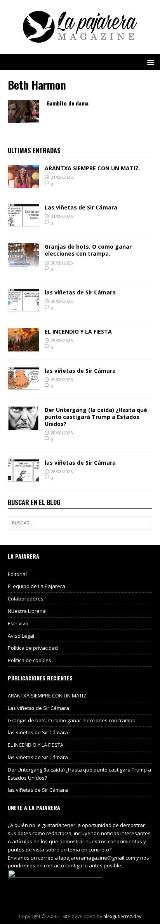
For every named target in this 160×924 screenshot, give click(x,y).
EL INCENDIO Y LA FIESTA (78, 331)
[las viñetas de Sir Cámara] (23, 307)
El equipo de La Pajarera (36, 586)
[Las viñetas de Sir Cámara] (23, 223)
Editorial (17, 574)
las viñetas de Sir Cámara (80, 292)
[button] (149, 61)
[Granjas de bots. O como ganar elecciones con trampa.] (23, 262)
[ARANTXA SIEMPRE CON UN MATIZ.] (23, 183)
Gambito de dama (68, 103)
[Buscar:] (80, 522)
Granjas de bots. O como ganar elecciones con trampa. (88, 250)
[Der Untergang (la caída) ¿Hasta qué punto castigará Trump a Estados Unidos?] (23, 425)
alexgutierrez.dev (122, 916)
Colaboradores (25, 598)
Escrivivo (18, 623)
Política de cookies (29, 660)
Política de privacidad (33, 647)
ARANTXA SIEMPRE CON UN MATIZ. (92, 168)
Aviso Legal (21, 635)
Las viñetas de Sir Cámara (81, 207)
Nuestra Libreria (27, 610)
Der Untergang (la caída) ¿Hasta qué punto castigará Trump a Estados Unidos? (96, 416)
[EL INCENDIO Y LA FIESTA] (23, 346)
